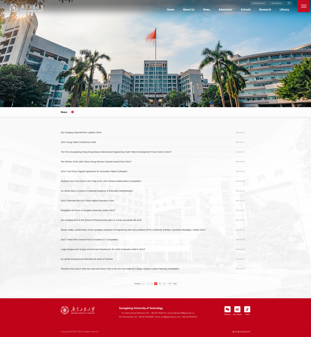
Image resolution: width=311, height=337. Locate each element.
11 (164, 284)
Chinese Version (258, 3)
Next (174, 284)
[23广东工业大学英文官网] (27, 8)
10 (160, 284)
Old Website (276, 3)
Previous (137, 284)
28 (170, 284)
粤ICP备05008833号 (241, 332)
